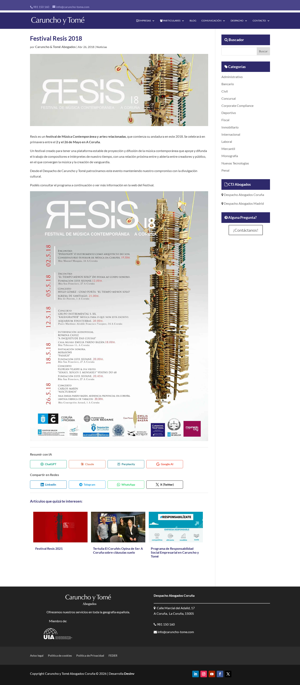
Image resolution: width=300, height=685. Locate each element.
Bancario (227, 84)
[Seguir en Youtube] (212, 674)
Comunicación (211, 20)
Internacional (230, 134)
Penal (225, 170)
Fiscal (225, 120)
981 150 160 (41, 7)
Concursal (228, 98)
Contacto (259, 20)
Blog (193, 20)
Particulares (171, 20)
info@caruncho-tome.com (175, 632)
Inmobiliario (230, 127)
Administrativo (232, 77)
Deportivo (228, 113)
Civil (224, 91)
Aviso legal (36, 655)
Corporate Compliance (237, 105)
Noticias (101, 47)
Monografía (229, 156)
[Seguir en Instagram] (203, 674)
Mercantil (228, 149)
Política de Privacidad (90, 655)
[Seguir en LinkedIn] (195, 674)
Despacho (237, 20)
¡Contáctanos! (245, 230)
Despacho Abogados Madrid (243, 203)
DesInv (128, 673)
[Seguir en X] (228, 674)
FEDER (113, 655)
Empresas (144, 20)
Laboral (226, 141)
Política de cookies (60, 655)
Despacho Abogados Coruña (243, 195)
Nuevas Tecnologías (235, 163)
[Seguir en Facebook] (220, 674)
